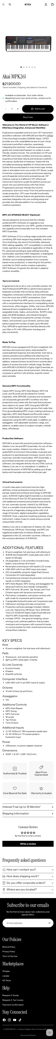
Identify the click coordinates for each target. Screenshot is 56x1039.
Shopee (6, 971)
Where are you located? (22, 889)
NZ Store (6, 980)
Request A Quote (10, 995)
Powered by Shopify (45, 1029)
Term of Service (9, 956)
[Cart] (52, 4)
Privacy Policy (8, 951)
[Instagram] (9, 1020)
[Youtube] (14, 1020)
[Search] (10, 4)
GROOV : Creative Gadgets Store (22, 1029)
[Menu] (3, 4)
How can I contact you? (21, 869)
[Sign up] (49, 923)
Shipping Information (15, 813)
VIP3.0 (50, 135)
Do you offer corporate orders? (26, 883)
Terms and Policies (28, 1035)
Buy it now (28, 117)
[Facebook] (4, 1020)
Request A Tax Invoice (12, 1000)
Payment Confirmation (13, 1004)
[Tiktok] (20, 1020)
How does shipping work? (23, 876)
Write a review (28, 843)
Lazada (5, 975)
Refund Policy (8, 947)
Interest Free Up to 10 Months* (21, 807)
